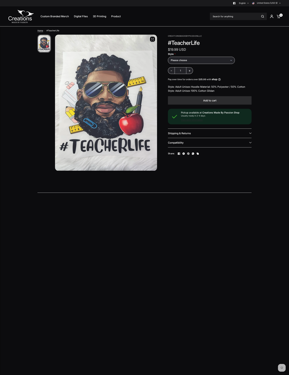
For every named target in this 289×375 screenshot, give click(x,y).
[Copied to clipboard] (198, 154)
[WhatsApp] (193, 154)
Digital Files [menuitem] (81, 16)
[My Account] (271, 16)
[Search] (262, 16)
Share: (171, 153)
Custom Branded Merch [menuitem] (54, 16)
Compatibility (176, 142)
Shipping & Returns (179, 133)
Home (40, 30)
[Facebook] (234, 3)
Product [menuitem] (116, 16)
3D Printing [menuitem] (99, 16)
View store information (192, 120)
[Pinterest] (188, 154)
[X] (184, 154)
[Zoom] (152, 39)
